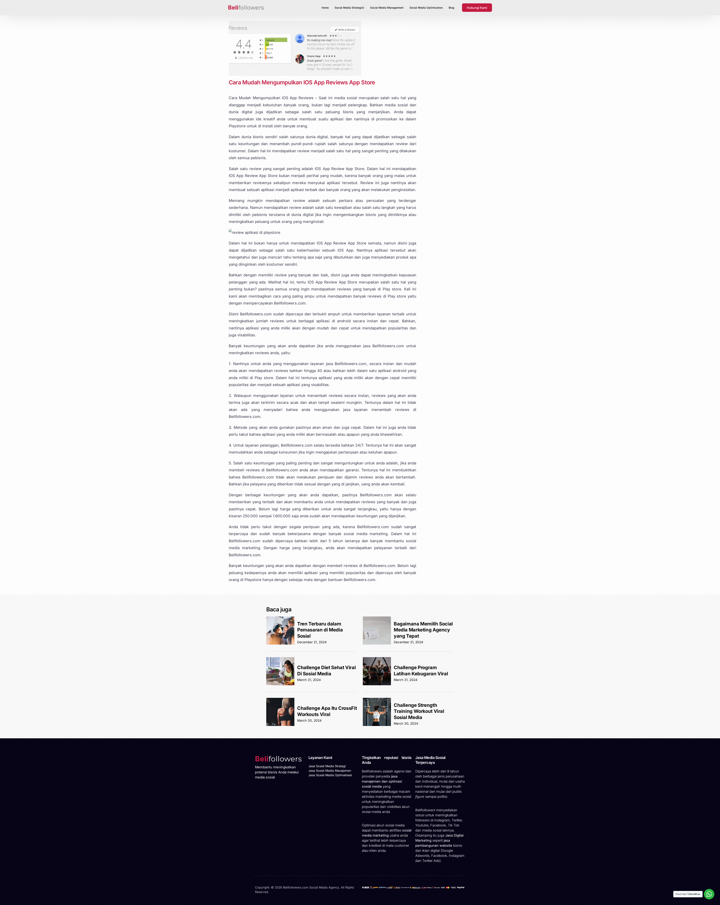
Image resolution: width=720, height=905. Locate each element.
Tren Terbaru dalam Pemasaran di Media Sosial (320, 630)
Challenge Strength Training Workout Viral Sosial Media (419, 711)
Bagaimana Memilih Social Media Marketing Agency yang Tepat (423, 630)
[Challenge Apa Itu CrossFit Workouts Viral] (280, 725)
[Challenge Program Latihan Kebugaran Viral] (377, 684)
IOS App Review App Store (253, 175)
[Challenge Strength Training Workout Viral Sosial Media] (377, 725)
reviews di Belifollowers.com (369, 565)
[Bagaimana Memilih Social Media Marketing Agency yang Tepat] (377, 643)
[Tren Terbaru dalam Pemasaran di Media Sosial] (280, 643)
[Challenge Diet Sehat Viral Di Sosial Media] (280, 684)
